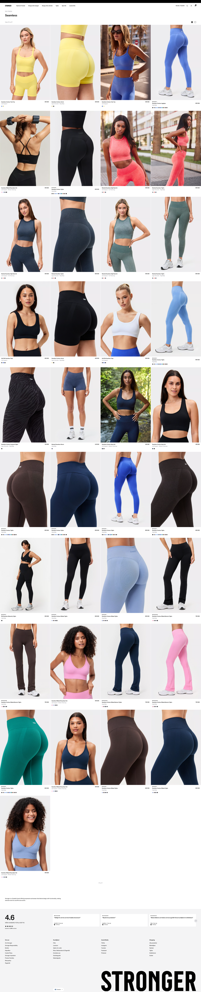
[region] (124, 921)
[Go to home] (8, 6)
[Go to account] (191, 5)
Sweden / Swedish (180, 5)
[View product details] (25, 103)
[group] (25, 62)
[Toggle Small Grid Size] (192, 22)
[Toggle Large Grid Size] (195, 22)
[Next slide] (195, 920)
